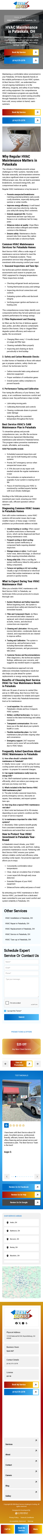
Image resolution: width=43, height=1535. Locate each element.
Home (16, 17)
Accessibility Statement (18, 1521)
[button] (35, 1529)
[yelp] (26, 1323)
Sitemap (30, 1521)
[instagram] (23, 1323)
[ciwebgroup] (21, 1513)
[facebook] (16, 1323)
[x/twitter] (20, 1323)
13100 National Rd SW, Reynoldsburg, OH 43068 (21, 1337)
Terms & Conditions (27, 1517)
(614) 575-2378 (12, 1363)
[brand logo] (21, 4)
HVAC (24, 17)
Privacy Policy (14, 1517)
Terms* (18, 1011)
